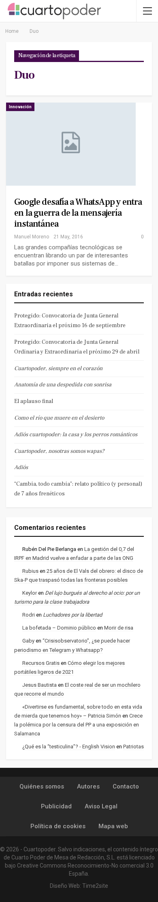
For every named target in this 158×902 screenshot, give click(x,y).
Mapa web (113, 826)
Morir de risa (118, 628)
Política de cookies (57, 826)
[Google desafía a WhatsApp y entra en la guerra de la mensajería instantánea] (71, 144)
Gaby (28, 641)
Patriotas (133, 746)
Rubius (30, 571)
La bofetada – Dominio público (59, 628)
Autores (88, 786)
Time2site (95, 886)
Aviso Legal (101, 806)
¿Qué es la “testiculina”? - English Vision (68, 746)
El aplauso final (33, 401)
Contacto (126, 786)
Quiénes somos (41, 786)
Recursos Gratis (41, 663)
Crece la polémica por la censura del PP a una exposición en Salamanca (78, 725)
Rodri (28, 615)
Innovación (20, 107)
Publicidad (56, 806)
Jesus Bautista (39, 685)
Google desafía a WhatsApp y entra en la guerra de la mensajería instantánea (78, 212)
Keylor (29, 593)
